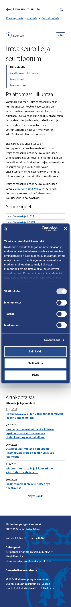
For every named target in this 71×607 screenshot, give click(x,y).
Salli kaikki (35, 351)
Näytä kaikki (35, 496)
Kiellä (35, 375)
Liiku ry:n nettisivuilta (27, 189)
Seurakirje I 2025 (23, 216)
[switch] (61, 303)
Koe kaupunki (14, 18)
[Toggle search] (61, 9)
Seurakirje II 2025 (24, 222)
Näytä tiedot (52, 339)
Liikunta (32, 18)
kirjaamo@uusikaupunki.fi (34, 552)
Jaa (60, 35)
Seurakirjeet (17, 80)
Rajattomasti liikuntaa (23, 73)
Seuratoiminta (50, 18)
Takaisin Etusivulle (26, 9)
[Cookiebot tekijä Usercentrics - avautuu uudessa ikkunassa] (43, 228)
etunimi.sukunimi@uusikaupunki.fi (27, 561)
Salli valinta (35, 363)
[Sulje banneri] (65, 228)
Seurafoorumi (17, 86)
